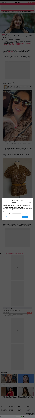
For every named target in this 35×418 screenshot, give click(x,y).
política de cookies (23, 205)
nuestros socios (14, 202)
